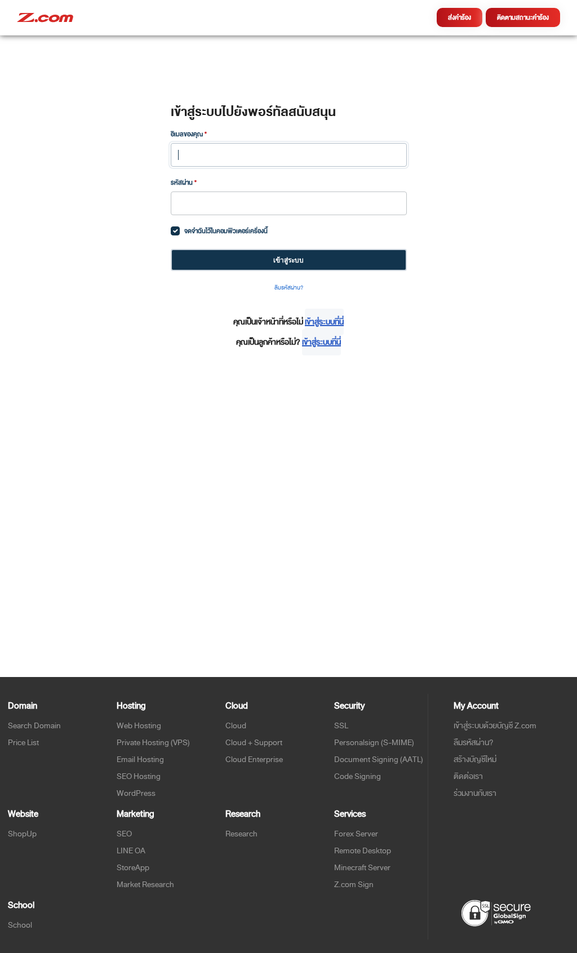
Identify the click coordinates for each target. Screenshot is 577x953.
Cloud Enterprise (254, 759)
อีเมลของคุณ (189, 134)
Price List (23, 742)
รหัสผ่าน (184, 182)
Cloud (235, 725)
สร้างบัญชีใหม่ (475, 759)
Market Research (145, 884)
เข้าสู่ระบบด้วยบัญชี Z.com (495, 725)
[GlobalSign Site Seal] (496, 912)
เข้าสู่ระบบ (288, 260)
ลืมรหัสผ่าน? (288, 287)
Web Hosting (139, 725)
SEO (124, 833)
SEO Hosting (139, 776)
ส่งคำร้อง (459, 17)
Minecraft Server (362, 867)
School (20, 925)
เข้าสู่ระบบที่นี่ (324, 321)
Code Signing (357, 776)
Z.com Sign (354, 884)
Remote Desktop (362, 850)
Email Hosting (140, 759)
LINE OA (131, 850)
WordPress (136, 793)
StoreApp (133, 867)
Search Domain (34, 725)
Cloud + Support (253, 742)
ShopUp (22, 833)
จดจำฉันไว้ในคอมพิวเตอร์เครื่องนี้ (226, 231)
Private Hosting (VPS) (153, 742)
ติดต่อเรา (468, 776)
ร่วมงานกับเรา (475, 793)
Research (241, 833)
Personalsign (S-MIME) (374, 742)
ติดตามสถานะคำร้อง (523, 17)
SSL (341, 725)
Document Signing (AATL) (378, 759)
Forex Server (356, 833)
